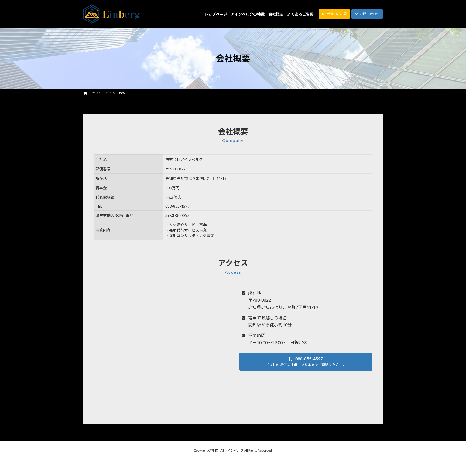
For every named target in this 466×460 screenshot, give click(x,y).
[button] (334, 14)
